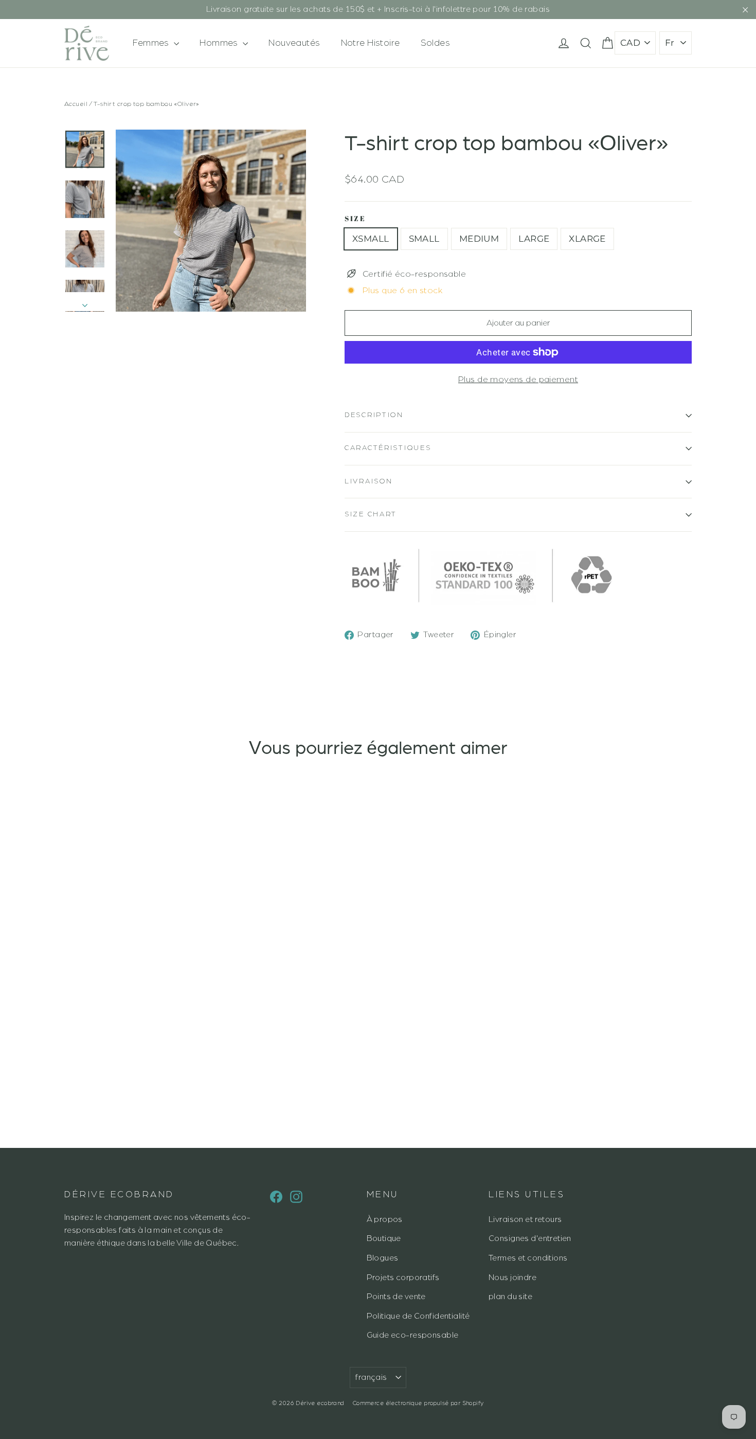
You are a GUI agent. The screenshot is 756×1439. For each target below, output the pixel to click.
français (371, 1377)
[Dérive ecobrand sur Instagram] (296, 1196)
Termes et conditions (528, 1258)
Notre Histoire (370, 42)
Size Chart (371, 514)
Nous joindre (512, 1277)
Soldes (436, 42)
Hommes (220, 42)
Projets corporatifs (403, 1277)
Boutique (384, 1238)
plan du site (510, 1296)
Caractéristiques (388, 448)
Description (374, 415)
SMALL (424, 238)
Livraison (368, 481)
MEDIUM (479, 238)
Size (355, 218)
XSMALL (370, 238)
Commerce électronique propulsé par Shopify (418, 1403)
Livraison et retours (525, 1219)
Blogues (383, 1258)
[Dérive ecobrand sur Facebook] (276, 1196)
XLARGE (587, 238)
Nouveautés (294, 42)
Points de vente (396, 1296)
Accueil (75, 103)
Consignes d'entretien (530, 1238)
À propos (385, 1219)
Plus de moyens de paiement (518, 379)
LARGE (533, 238)
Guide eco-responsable (413, 1335)
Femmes (152, 42)
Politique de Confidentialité (418, 1316)
